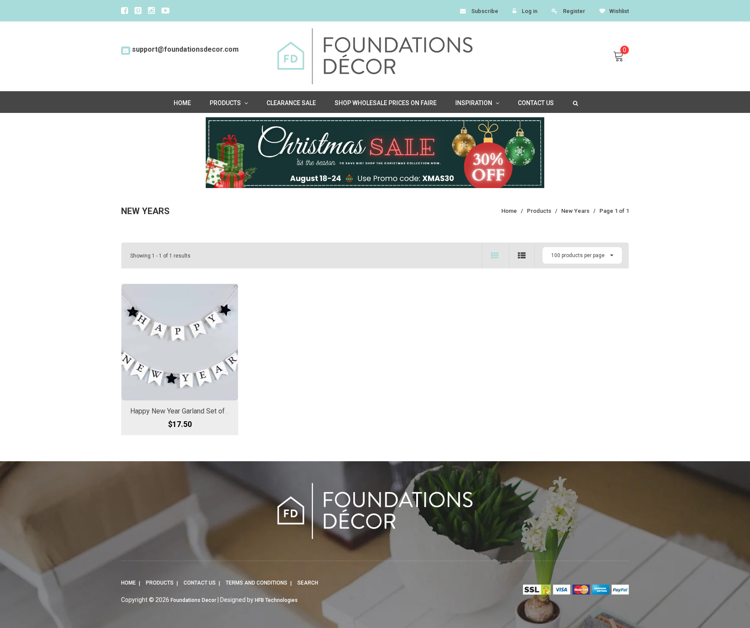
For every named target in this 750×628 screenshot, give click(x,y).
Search (307, 583)
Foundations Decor (193, 600)
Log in (529, 11)
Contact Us (200, 583)
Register (574, 11)
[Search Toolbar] (575, 102)
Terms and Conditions (256, 583)
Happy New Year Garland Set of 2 (180, 411)
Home (128, 583)
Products (160, 583)
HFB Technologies (276, 600)
